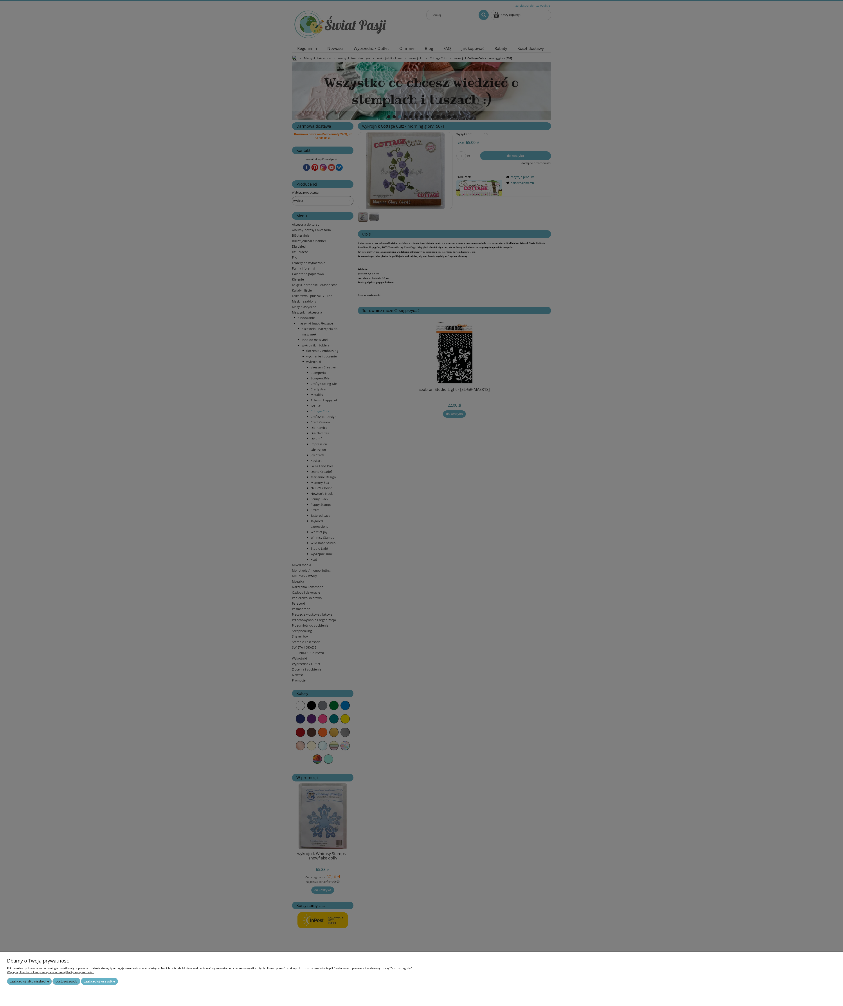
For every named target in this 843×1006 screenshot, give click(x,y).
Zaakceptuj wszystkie (99, 981)
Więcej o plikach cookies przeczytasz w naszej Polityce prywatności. (50, 972)
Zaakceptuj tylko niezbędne (29, 981)
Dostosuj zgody (66, 981)
